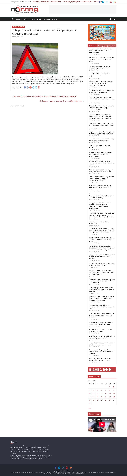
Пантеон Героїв (35, 19)
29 (110, 400)
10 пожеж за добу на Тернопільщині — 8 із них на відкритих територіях (102, 337)
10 (89, 393)
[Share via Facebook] (25, 87)
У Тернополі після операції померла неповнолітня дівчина (100, 330)
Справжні (46, 19)
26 (97, 400)
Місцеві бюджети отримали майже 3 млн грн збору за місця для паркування (102, 344)
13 (101, 393)
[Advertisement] (82, 9)
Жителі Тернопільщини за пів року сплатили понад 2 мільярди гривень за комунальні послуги (101, 272)
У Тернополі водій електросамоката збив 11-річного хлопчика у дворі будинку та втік (100, 154)
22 (110, 397)
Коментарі (112, 46)
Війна (26, 19)
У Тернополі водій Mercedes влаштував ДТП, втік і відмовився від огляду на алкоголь (101, 315)
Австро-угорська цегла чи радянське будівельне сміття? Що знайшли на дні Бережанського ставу (101, 196)
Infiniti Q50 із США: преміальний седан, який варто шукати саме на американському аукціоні (101, 83)
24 (89, 400)
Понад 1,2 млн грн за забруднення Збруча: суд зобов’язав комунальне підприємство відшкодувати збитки (100, 116)
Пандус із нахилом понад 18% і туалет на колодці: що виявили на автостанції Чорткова (102, 256)
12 (97, 393)
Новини (19, 19)
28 (106, 400)
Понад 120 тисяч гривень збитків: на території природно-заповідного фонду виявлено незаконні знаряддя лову (101, 248)
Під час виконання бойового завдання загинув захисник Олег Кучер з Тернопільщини (101, 50)
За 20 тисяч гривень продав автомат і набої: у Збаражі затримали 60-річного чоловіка (101, 289)
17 (89, 397)
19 (97, 397)
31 (89, 403)
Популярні (102, 46)
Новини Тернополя (18, 26)
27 (101, 400)
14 (106, 393)
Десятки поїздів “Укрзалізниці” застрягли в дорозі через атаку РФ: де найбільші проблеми (102, 351)
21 (106, 397)
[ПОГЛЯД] (13, 19)
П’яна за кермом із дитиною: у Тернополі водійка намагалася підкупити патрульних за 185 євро (102, 178)
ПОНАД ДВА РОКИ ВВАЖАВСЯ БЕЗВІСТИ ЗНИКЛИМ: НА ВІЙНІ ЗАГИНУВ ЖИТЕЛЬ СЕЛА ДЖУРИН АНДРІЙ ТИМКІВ (102, 230)
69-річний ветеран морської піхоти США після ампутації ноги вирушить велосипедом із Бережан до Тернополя (101, 215)
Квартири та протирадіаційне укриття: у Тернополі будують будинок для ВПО (101, 133)
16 (114, 393)
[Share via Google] (30, 87)
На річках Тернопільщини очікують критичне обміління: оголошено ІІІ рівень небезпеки (102, 99)
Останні (93, 46)
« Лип (89, 408)
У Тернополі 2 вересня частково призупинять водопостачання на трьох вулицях (101, 163)
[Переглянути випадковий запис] (114, 19)
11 (93, 393)
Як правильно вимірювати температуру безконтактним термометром (101, 139)
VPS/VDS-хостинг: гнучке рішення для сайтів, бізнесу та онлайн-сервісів (100, 323)
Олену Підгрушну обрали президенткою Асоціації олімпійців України (101, 264)
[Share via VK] (28, 87)
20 (101, 397)
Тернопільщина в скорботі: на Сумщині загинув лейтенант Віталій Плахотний (101, 171)
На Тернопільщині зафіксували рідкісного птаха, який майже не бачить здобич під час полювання (102, 281)
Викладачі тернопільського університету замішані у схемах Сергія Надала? (44, 96)
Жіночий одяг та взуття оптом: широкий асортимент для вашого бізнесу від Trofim (102, 59)
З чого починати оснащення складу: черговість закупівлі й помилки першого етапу (101, 239)
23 (114, 397)
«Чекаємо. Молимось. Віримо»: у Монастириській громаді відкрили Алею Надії (101, 307)
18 (93, 397)
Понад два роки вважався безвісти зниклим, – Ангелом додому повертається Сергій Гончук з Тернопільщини (67, 2)
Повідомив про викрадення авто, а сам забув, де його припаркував (101, 91)
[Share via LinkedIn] (36, 87)
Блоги (54, 19)
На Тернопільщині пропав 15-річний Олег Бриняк (61, 101)
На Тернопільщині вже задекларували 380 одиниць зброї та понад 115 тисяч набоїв (101, 125)
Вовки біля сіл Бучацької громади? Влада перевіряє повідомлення (100, 67)
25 (93, 400)
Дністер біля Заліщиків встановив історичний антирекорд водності (99, 359)
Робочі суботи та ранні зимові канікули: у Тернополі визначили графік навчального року (101, 107)
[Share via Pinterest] (39, 87)
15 (110, 393)
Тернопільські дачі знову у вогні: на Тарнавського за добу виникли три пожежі (100, 187)
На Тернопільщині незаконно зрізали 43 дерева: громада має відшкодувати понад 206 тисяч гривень (101, 298)
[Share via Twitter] (33, 87)
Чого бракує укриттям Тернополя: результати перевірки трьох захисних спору (101, 75)
